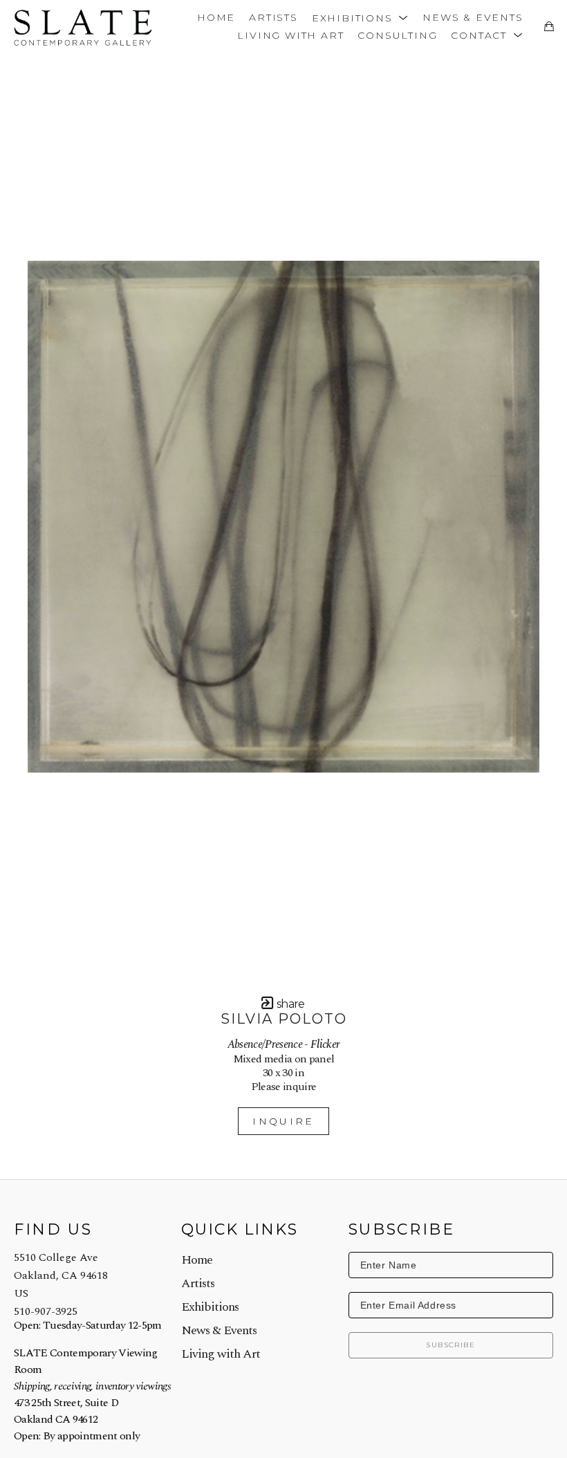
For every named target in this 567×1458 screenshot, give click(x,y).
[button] (360, 17)
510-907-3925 (45, 1311)
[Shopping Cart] (548, 26)
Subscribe (450, 1344)
